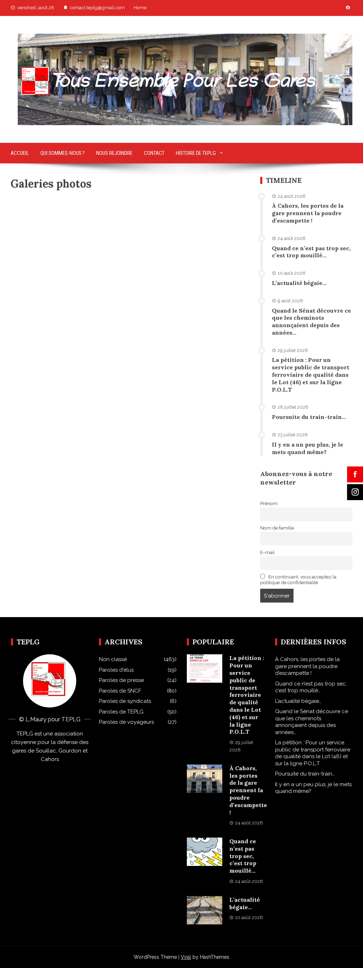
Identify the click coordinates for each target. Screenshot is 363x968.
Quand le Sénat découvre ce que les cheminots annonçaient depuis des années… (311, 321)
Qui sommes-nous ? (62, 153)
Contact (154, 153)
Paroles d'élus (116, 670)
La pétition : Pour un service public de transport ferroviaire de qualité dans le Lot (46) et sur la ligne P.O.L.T (310, 374)
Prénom (269, 503)
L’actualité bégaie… (299, 282)
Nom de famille (277, 528)
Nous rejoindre (114, 153)
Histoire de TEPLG (196, 153)
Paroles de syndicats (125, 701)
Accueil (20, 153)
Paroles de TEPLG (121, 712)
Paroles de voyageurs (126, 722)
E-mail (267, 552)
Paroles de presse (121, 680)
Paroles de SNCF (120, 691)
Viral (186, 957)
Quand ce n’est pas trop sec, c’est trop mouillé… (311, 252)
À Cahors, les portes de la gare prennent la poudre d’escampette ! (308, 213)
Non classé (113, 659)
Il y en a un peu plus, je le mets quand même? (307, 448)
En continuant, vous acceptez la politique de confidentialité (298, 579)
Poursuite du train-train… (309, 416)
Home (140, 7)
